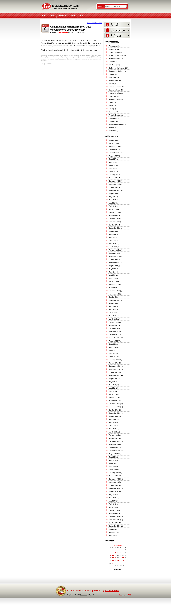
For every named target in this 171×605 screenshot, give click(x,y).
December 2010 (114, 404)
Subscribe (62, 15)
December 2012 (114, 328)
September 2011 (114, 375)
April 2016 (112, 206)
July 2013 (112, 306)
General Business (115, 87)
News (111, 106)
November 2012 (114, 331)
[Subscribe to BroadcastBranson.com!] (117, 30)
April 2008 (112, 504)
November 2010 (114, 407)
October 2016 (113, 187)
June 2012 (112, 347)
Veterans (112, 131)
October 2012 (113, 335)
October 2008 (113, 485)
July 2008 (112, 495)
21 (123, 558)
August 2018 (113, 140)
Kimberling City (114, 99)
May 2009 (112, 463)
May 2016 (112, 203)
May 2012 (112, 350)
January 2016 (113, 215)
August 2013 (113, 303)
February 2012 (114, 360)
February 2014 (114, 284)
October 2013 (113, 297)
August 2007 (113, 529)
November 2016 (114, 184)
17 (113, 558)
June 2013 (112, 310)
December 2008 (114, 479)
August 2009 (113, 454)
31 (113, 563)
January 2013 (113, 325)
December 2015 (114, 219)
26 (118, 560)
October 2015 (113, 225)
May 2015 (112, 241)
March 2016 (113, 209)
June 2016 (112, 200)
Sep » (122, 565)
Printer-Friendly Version (94, 23)
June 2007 (112, 535)
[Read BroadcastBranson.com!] (117, 24)
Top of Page (47, 63)
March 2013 (113, 319)
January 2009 (113, 476)
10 (113, 555)
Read (52, 15)
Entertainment (114, 80)
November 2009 (114, 444)
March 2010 (113, 432)
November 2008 (114, 482)
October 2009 (113, 448)
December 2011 (114, 366)
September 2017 (114, 153)
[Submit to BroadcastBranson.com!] (117, 35)
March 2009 (113, 469)
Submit (72, 15)
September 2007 (114, 526)
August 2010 (113, 416)
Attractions (113, 46)
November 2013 (114, 294)
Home (44, 15)
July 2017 (112, 159)
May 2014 (112, 275)
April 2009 (112, 466)
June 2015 (112, 237)
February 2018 (114, 146)
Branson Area (114, 52)
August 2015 (113, 231)
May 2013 (112, 313)
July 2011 (112, 382)
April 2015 (112, 244)
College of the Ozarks (116, 68)
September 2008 (114, 488)
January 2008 (113, 513)
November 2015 (114, 222)
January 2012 (113, 363)
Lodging (112, 102)
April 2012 (112, 353)
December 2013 (114, 291)
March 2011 (113, 394)
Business (112, 62)
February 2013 (114, 322)
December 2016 (114, 181)
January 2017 (113, 178)
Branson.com (112, 590)
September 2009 (114, 451)
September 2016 (114, 190)
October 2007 (113, 523)
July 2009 (112, 457)
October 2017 (113, 150)
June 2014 (112, 272)
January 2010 (113, 438)
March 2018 (113, 143)
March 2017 (113, 172)
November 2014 (114, 256)
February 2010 (114, 435)
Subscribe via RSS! (125, 595)
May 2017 (112, 165)
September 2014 (114, 262)
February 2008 (114, 510)
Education (112, 77)
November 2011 (114, 369)
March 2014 (113, 281)
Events (65, 32)
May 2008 (112, 501)
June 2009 (112, 460)
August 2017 (113, 156)
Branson (60, 32)
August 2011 (113, 379)
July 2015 (112, 234)
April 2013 (112, 316)
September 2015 (114, 228)
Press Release (114, 115)
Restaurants (113, 118)
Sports (111, 127)
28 (123, 560)
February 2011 (114, 397)
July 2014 (112, 269)
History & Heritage (115, 93)
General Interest (114, 90)
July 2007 (112, 532)
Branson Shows (114, 58)
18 (115, 558)
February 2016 (114, 212)
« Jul (117, 565)
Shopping (112, 121)
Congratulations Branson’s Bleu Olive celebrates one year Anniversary (70, 28)
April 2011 (112, 391)
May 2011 (112, 388)
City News (112, 65)
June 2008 (112, 498)
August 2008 (113, 491)
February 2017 (114, 175)
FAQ (81, 15)
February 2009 (114, 473)
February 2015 (114, 250)
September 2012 (114, 338)
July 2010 (112, 419)
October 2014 (113, 259)
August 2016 (113, 193)
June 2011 (112, 385)
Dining (111, 74)
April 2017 (112, 168)
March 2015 (113, 247)
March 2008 (113, 507)
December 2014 (114, 253)
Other (111, 109)
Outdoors (112, 112)
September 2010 (114, 413)
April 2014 (112, 278)
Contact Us (117, 569)
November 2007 (114, 520)
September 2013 (114, 300)
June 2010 (112, 422)
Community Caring (115, 71)
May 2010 (112, 426)
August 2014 (113, 266)
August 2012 (113, 341)
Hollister (112, 96)
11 (115, 555)
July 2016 (112, 197)
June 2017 (112, 162)
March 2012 (113, 357)
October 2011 (113, 372)
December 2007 (114, 517)
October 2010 (113, 410)
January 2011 (113, 400)
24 (113, 560)
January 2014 (113, 288)
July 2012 (112, 344)
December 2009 (114, 441)
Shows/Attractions (115, 124)
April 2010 (112, 429)
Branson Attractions (116, 55)
